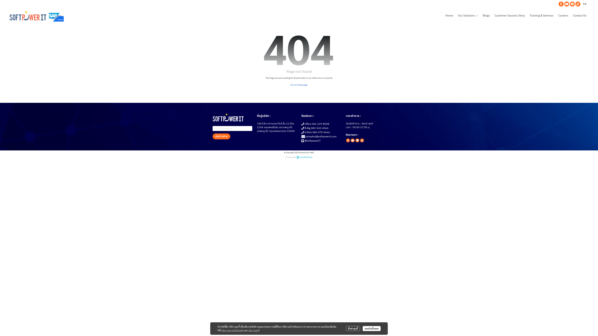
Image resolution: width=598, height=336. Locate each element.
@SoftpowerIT (313, 141)
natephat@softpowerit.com (321, 137)
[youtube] (566, 4)
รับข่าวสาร (221, 136)
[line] (572, 4)
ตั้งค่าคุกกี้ (353, 328)
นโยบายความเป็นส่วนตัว (233, 330)
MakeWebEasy (306, 157)
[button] (584, 4)
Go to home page (299, 84)
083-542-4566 (319, 128)
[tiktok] (577, 4)
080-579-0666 (321, 132)
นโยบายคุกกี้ (253, 330)
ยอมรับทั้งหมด (372, 328)
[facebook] (561, 4)
